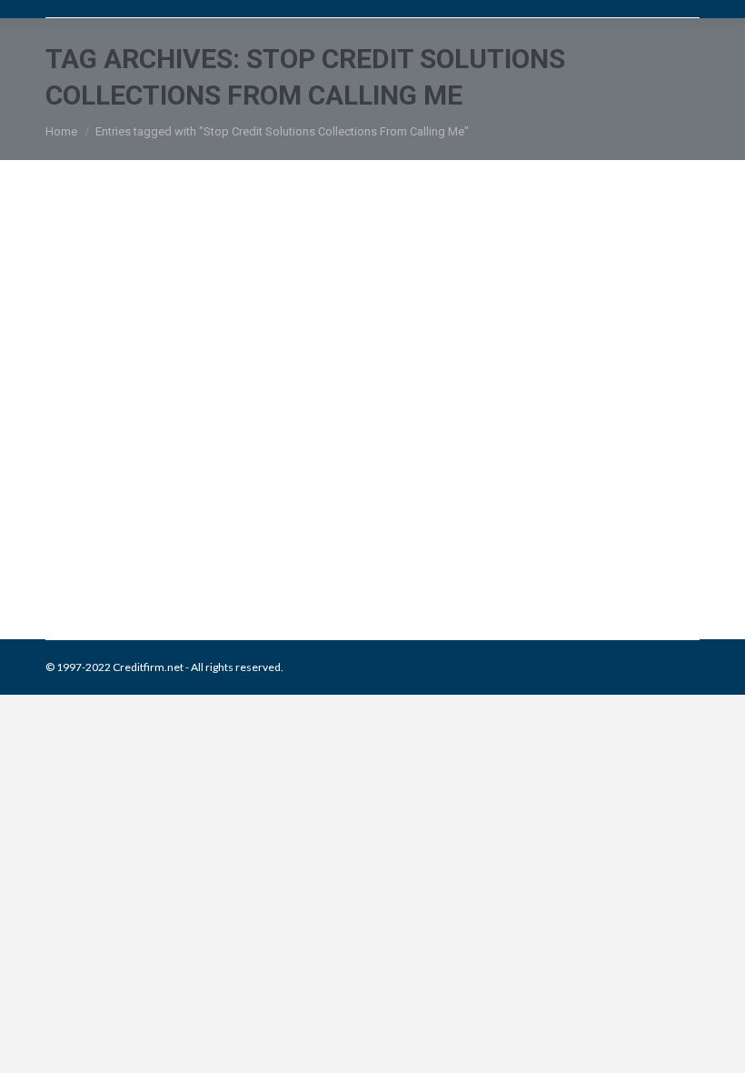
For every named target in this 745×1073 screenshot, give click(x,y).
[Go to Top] (716, 1044)
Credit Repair (201, 546)
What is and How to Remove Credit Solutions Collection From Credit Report (319, 489)
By (355, 546)
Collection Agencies (116, 546)
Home (61, 131)
